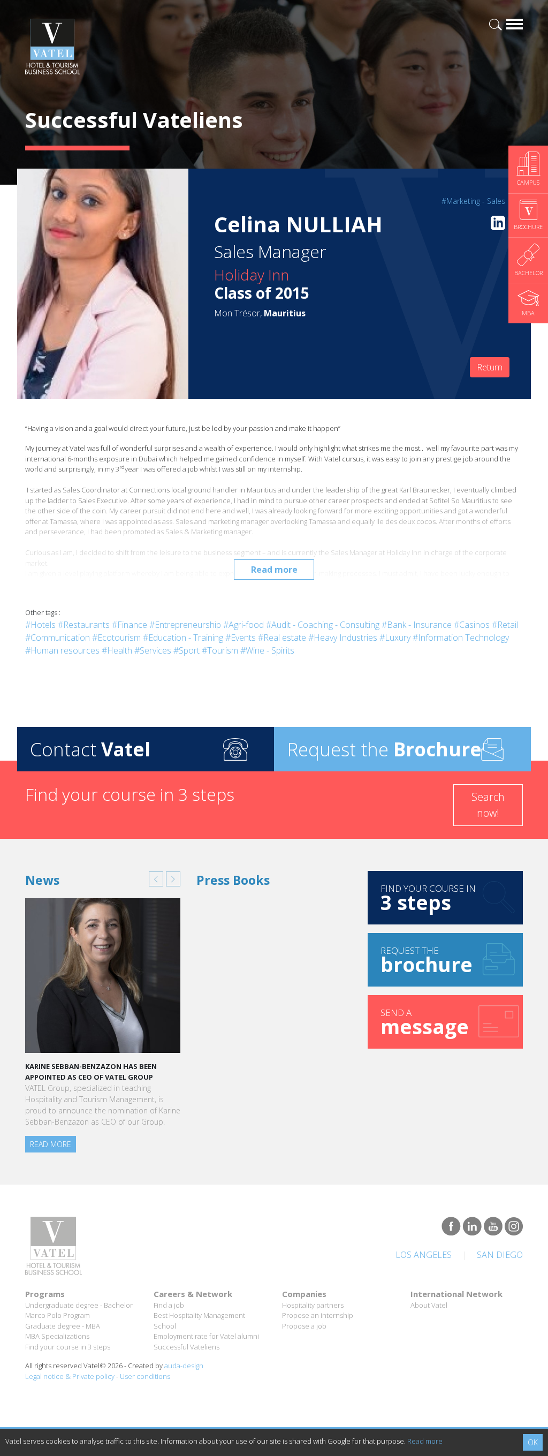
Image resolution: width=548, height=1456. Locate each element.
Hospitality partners (313, 1305)
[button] (156, 878)
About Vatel (428, 1305)
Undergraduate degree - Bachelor (79, 1305)
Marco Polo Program (57, 1315)
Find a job (169, 1305)
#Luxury (394, 637)
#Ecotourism (116, 637)
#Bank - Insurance (417, 625)
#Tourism (220, 650)
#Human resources (62, 650)
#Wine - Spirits (267, 650)
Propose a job (304, 1326)
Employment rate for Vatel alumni (206, 1336)
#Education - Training (183, 637)
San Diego (500, 1255)
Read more (274, 569)
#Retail (505, 625)
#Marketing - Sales (473, 201)
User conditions (145, 1376)
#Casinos (472, 625)
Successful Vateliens (186, 1347)
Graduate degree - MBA (62, 1326)
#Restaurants (84, 625)
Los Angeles (423, 1255)
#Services (152, 650)
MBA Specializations (57, 1336)
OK (533, 1442)
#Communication (57, 637)
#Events (240, 637)
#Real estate (282, 637)
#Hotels (40, 625)
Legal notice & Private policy (70, 1376)
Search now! (488, 805)
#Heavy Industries (342, 637)
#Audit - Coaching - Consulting (322, 625)
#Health (117, 650)
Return (490, 367)
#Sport (186, 650)
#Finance (129, 625)
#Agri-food (243, 625)
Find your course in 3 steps (67, 1347)
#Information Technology (461, 637)
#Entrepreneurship (185, 625)
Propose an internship (317, 1315)
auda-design (183, 1365)
